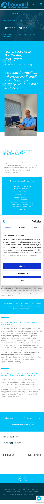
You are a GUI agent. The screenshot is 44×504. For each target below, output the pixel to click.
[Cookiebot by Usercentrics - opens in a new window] (31, 221)
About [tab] (36, 228)
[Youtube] (20, 479)
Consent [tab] (8, 228)
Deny (22, 280)
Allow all (22, 266)
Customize (20, 273)
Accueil (5, 14)
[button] (41, 4)
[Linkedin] (26, 479)
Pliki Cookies (28, 494)
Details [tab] (22, 228)
